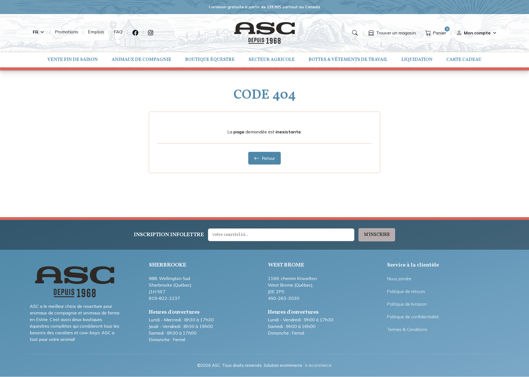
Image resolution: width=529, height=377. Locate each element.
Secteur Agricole (272, 59)
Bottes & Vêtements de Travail (348, 59)
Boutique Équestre (210, 59)
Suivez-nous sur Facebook (135, 33)
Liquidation (417, 59)
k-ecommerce (318, 365)
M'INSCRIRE (377, 235)
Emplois (96, 31)
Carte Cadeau (464, 59)
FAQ (118, 31)
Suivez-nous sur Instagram (150, 33)
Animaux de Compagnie (141, 59)
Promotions (66, 31)
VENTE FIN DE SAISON (72, 59)
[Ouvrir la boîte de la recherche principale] (354, 32)
